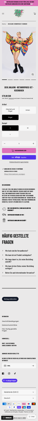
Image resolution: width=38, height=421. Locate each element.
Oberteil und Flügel (10, 110)
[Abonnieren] (33, 365)
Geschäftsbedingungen (10, 321)
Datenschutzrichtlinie (9, 325)
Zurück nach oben (19, 418)
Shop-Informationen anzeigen (14, 174)
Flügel (10, 117)
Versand (11, 98)
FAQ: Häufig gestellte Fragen (9, 330)
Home (4, 24)
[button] (3, 13)
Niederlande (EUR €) (11, 392)
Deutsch (7, 398)
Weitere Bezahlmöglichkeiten (19, 162)
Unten (28, 110)
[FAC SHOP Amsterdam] (19, 14)
